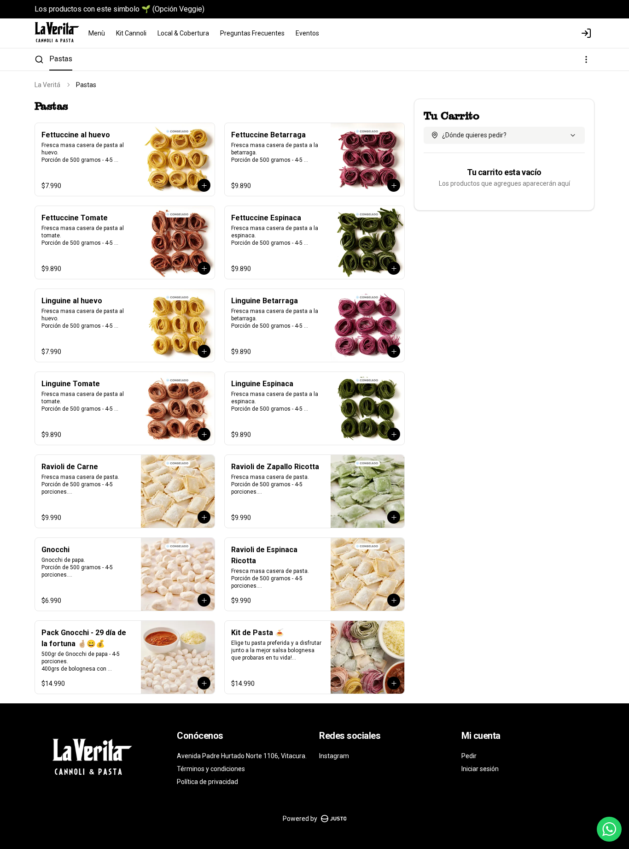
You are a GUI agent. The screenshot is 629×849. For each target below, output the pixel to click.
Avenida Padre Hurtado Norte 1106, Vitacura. (242, 756)
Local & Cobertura (183, 33)
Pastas (60, 58)
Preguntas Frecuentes (252, 33)
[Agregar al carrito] (204, 185)
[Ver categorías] (586, 59)
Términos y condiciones (211, 768)
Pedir (469, 756)
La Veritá (47, 84)
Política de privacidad (207, 781)
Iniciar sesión (480, 768)
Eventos (307, 33)
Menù (96, 33)
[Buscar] (39, 59)
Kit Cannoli (131, 33)
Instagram (334, 756)
